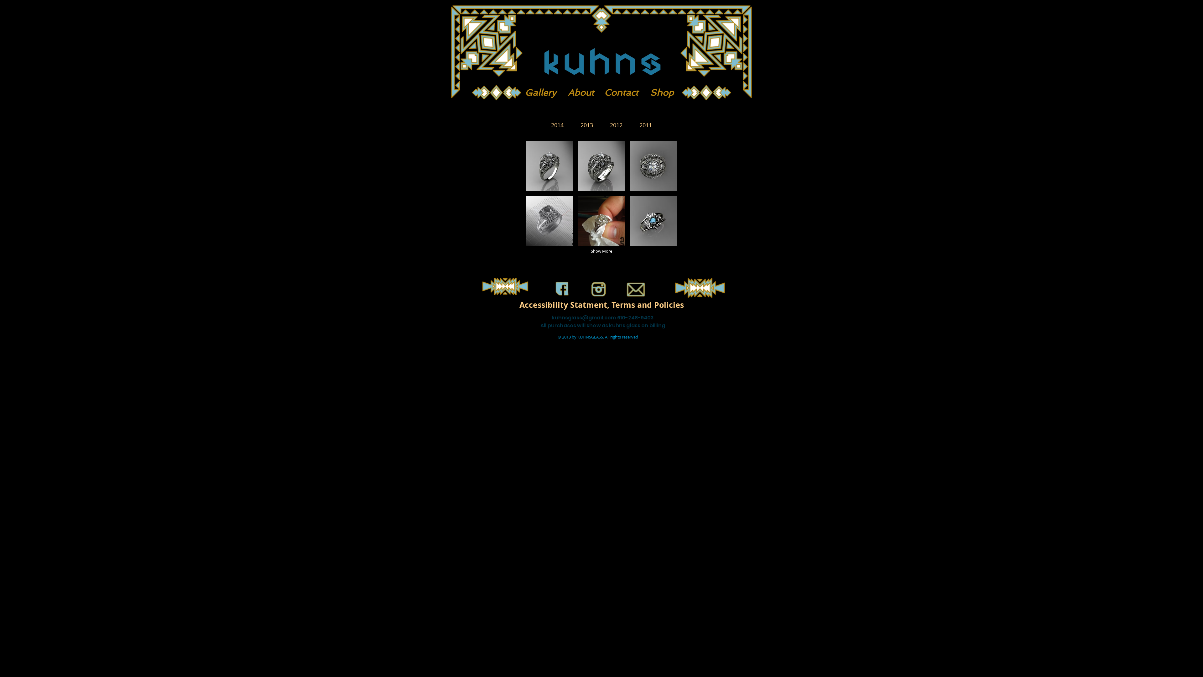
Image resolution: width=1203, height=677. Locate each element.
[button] (549, 166)
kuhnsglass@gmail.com (584, 317)
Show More (601, 251)
